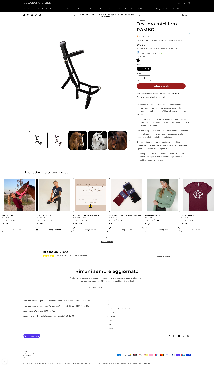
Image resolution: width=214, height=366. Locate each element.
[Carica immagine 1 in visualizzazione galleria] (38, 140)
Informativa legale (144, 363)
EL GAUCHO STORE (35, 363)
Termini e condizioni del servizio (119, 309)
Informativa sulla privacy (80, 363)
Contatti (110, 305)
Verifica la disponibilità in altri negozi (151, 97)
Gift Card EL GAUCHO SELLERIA (86, 215)
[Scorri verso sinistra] (25, 140)
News (109, 320)
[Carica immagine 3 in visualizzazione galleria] (77, 140)
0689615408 (83, 306)
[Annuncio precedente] (74, 15)
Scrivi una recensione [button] (160, 256)
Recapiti (134, 363)
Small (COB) (144, 69)
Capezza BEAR (7, 215)
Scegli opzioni (19, 230)
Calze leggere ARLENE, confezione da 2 (125, 215)
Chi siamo (111, 316)
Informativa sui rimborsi (116, 313)
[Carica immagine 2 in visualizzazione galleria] (58, 140)
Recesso (110, 328)
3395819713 (49, 311)
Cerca (109, 301)
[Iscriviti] (124, 287)
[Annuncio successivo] (139, 15)
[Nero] (138, 60)
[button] (54, 9)
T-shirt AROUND (44, 215)
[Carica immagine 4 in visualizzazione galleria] (97, 140)
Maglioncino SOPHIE (153, 215)
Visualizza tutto (107, 241)
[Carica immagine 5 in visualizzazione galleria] (117, 140)
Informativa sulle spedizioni (121, 363)
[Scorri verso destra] (129, 140)
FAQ (109, 324)
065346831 (89, 301)
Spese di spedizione (155, 48)
